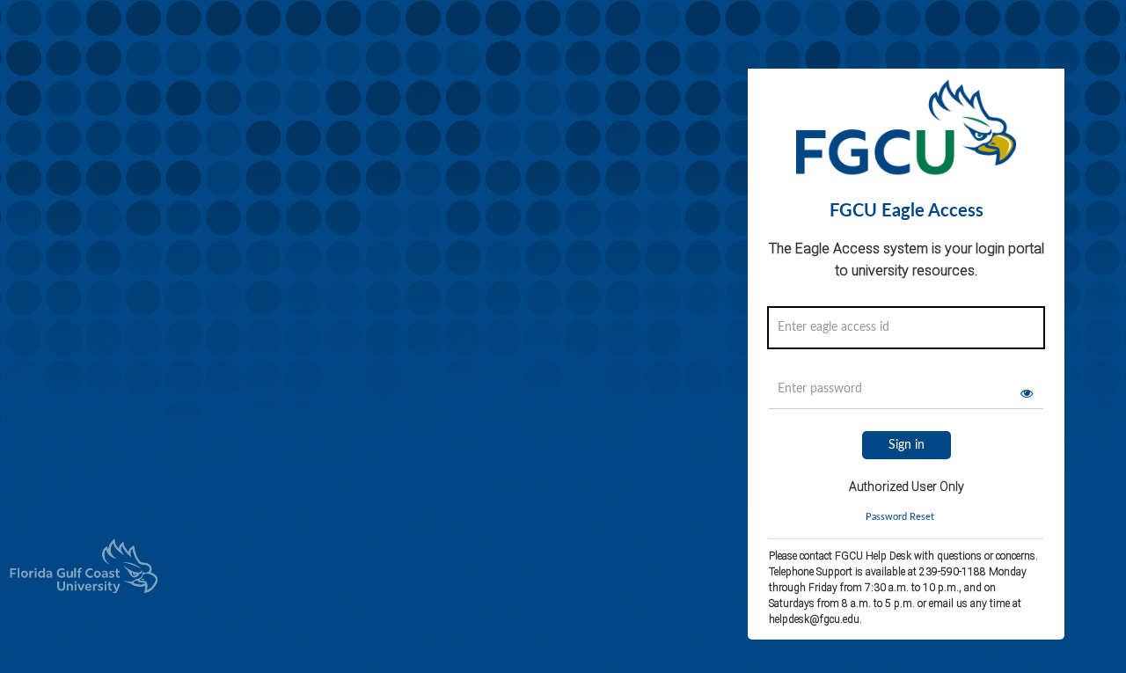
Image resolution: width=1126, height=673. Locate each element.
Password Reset (900, 517)
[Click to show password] (1027, 393)
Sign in (906, 445)
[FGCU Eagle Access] (906, 134)
